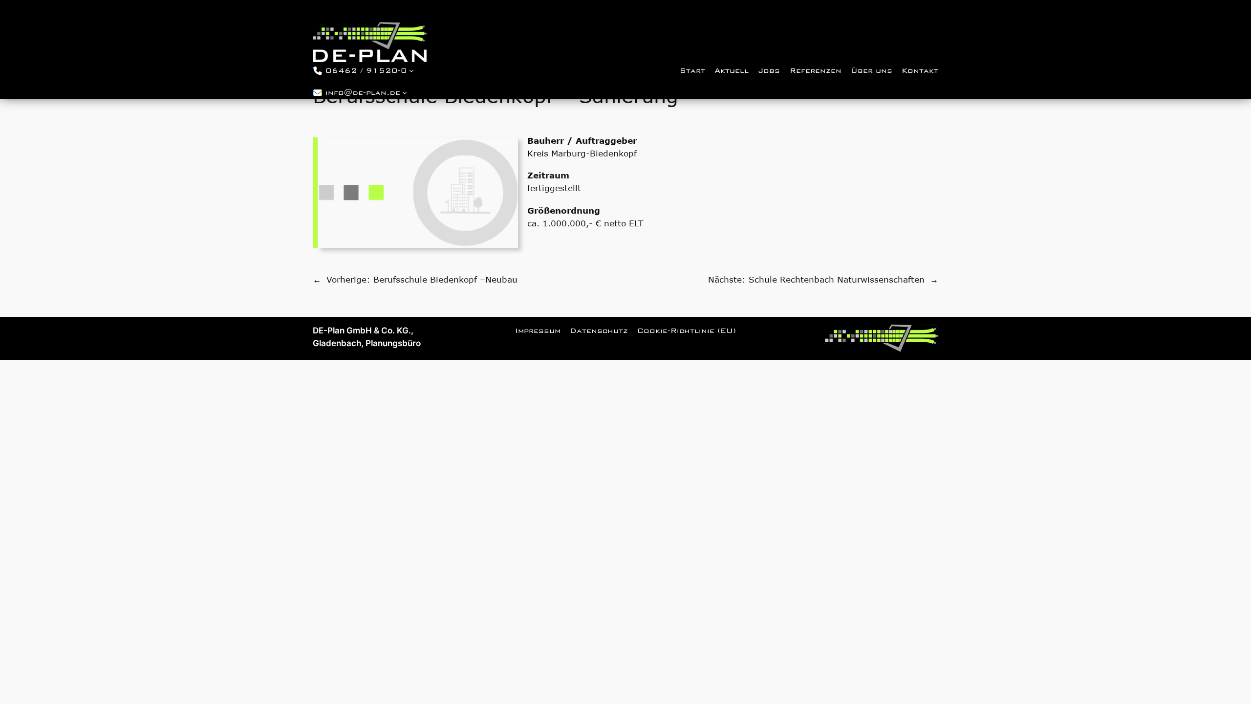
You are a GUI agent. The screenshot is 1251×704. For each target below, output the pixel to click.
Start (692, 70)
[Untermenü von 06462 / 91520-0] (411, 69)
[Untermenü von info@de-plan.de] (404, 92)
